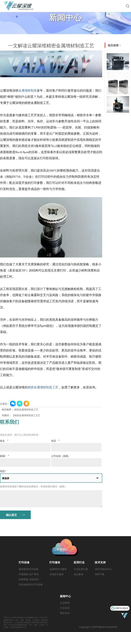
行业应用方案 (81, 569)
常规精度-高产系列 (29, 574)
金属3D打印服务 (58, 569)
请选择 (5, 478)
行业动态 (65, 607)
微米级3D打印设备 (29, 569)
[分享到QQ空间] (19, 403)
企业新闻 (65, 602)
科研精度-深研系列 (29, 579)
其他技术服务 (56, 574)
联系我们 (62, 549)
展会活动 (65, 613)
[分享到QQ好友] (26, 403)
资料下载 (99, 574)
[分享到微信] (13, 403)
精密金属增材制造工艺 (26, 409)
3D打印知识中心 (103, 569)
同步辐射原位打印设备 (31, 584)
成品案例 (78, 574)
